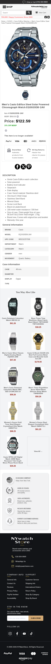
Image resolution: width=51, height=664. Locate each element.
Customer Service (32, 580)
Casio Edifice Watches (22, 21)
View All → (38, 451)
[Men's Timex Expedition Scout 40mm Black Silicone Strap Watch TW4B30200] (38, 376)
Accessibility (11, 598)
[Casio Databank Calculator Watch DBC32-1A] (13, 307)
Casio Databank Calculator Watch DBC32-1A (13, 319)
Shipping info (30, 583)
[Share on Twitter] (23, 169)
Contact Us (11, 583)
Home (3, 21)
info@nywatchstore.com (24, 566)
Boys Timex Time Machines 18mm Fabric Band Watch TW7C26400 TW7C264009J (38, 321)
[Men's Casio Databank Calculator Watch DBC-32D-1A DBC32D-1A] (13, 376)
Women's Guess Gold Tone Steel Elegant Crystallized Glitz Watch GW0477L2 (12, 425)
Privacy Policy (12, 591)
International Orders (33, 587)
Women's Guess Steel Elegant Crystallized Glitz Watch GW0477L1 (38, 424)
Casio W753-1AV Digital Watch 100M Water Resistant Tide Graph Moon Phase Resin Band (13, 460)
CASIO (9, 21)
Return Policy (30, 591)
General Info (11, 580)
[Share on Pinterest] (29, 169)
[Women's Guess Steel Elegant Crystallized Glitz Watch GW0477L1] (38, 411)
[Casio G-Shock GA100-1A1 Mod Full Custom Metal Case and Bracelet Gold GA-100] (38, 341)
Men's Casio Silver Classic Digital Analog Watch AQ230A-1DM (12, 355)
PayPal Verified (12, 594)
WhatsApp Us (20, 561)
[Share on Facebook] (17, 169)
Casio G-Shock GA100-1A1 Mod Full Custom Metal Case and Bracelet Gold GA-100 (38, 356)
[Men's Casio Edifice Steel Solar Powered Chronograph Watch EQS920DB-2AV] (25, 86)
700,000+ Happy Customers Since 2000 (16, 17)
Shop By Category (32, 594)
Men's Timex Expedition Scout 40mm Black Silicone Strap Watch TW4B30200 (38, 390)
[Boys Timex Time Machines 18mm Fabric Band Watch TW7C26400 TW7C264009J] (38, 307)
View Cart (42, 13)
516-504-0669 (20, 557)
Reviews (10, 587)
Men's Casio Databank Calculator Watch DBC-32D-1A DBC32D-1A (13, 389)
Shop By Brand (31, 598)
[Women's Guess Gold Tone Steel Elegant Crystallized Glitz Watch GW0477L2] (13, 411)
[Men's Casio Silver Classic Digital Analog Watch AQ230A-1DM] (13, 341)
